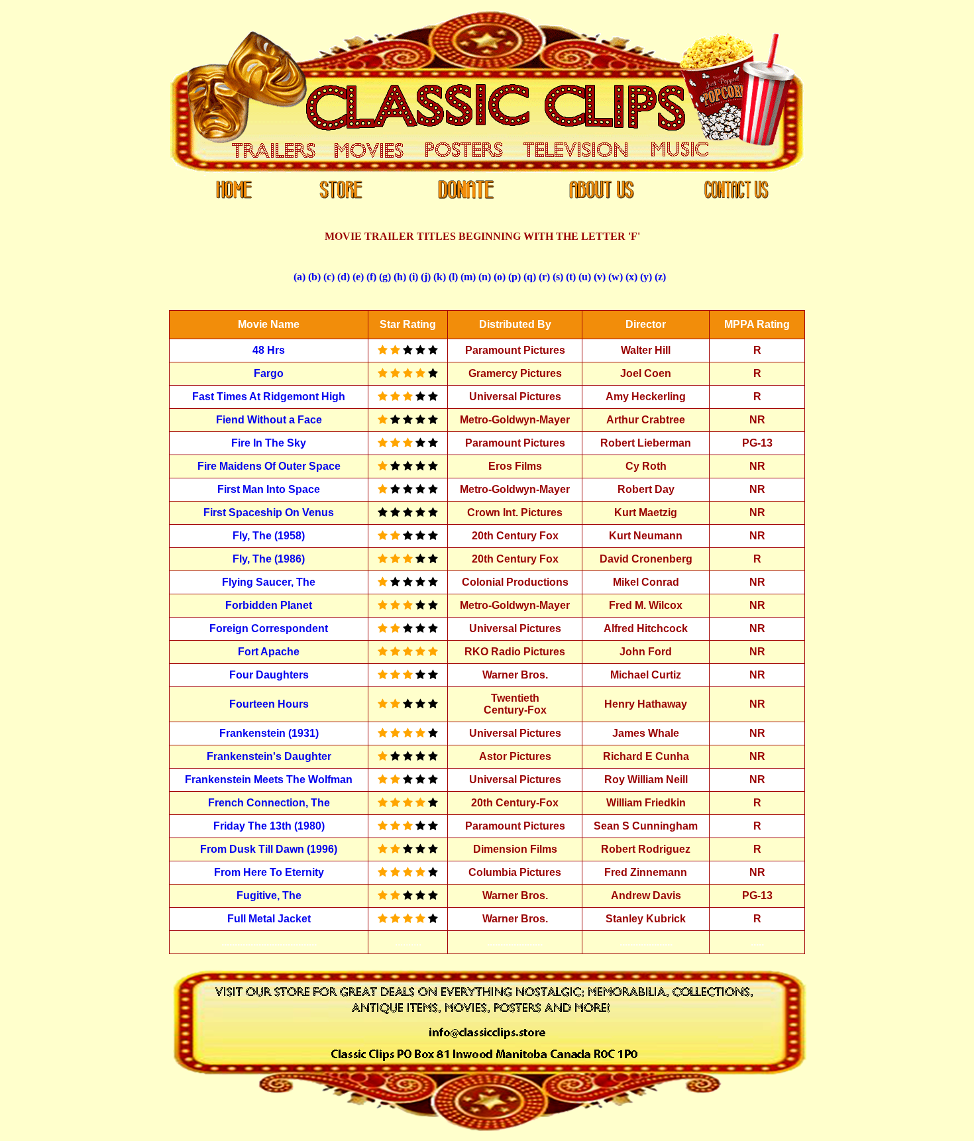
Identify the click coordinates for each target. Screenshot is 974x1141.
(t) (571, 276)
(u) (584, 276)
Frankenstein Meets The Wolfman (268, 779)
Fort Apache (268, 651)
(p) (514, 276)
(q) (529, 276)
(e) (358, 276)
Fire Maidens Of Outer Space (269, 466)
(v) (600, 276)
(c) (329, 276)
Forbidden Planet (268, 605)
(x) (631, 276)
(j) (426, 276)
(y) (646, 276)
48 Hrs (268, 350)
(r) (544, 276)
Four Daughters (269, 674)
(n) (484, 276)
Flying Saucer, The (268, 582)
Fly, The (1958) (269, 535)
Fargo (269, 373)
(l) (453, 276)
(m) (468, 276)
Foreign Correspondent (268, 628)
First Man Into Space (268, 489)
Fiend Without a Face (269, 419)
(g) (385, 276)
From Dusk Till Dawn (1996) (268, 849)
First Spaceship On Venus (268, 512)
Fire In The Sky (268, 443)
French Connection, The (269, 802)
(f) (371, 276)
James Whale (645, 733)
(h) (400, 276)
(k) (439, 276)
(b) (314, 276)
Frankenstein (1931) (269, 733)
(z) (660, 276)
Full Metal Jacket (269, 918)
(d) (343, 276)
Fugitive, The (269, 895)
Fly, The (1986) (269, 559)
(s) (558, 276)
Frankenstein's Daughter (269, 756)
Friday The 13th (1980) (269, 826)
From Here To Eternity (269, 872)
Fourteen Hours (269, 704)
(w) (615, 276)
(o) (500, 276)
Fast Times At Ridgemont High (268, 396)
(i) (413, 276)
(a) (299, 276)
